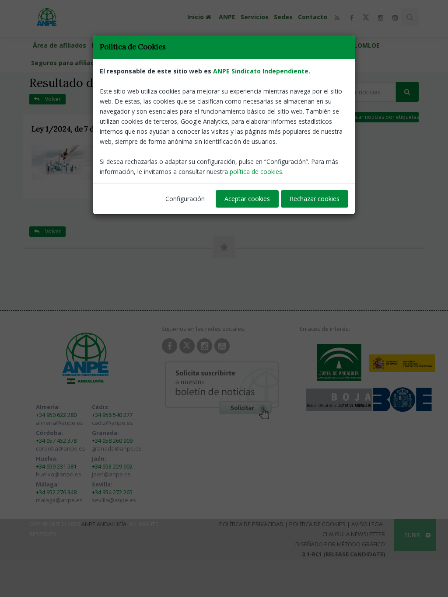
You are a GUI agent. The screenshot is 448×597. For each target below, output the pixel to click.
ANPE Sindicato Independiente (260, 71)
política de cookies (256, 171)
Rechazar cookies (315, 198)
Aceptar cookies (247, 198)
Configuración (185, 198)
